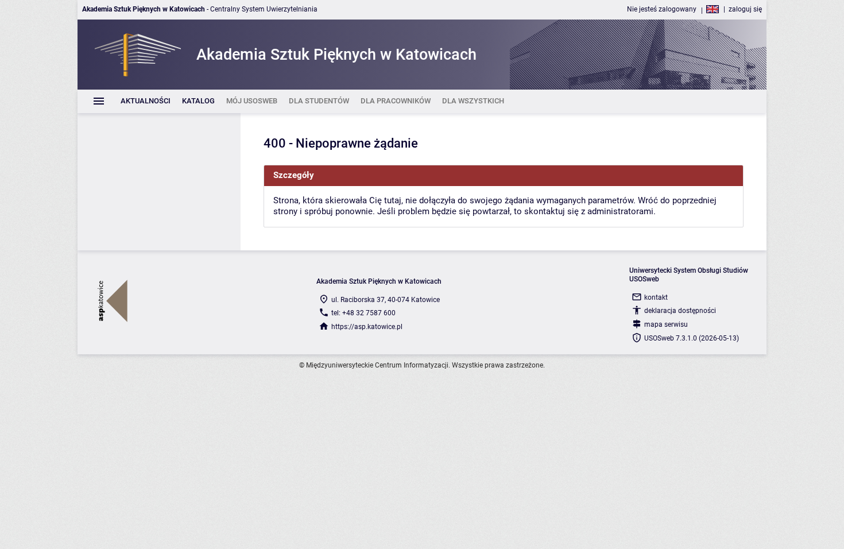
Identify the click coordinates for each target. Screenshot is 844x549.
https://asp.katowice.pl (366, 327)
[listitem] (145, 101)
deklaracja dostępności (680, 311)
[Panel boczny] (159, 181)
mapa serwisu (666, 324)
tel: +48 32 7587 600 (363, 313)
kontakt (656, 297)
